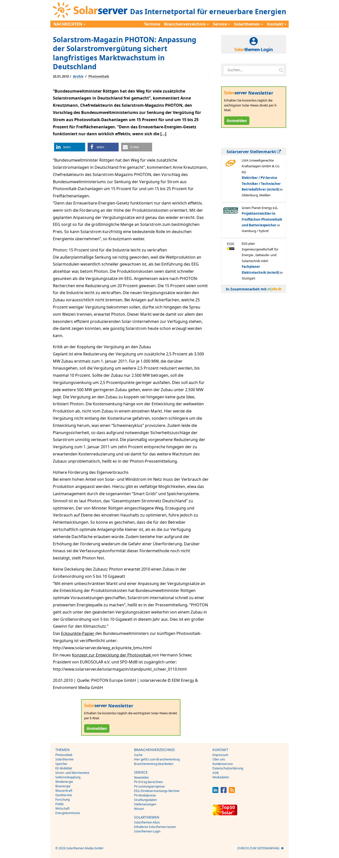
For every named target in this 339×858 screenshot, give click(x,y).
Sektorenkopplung (67, 777)
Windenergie (64, 782)
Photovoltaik (98, 76)
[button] (69, 147)
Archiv (78, 76)
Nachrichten (67, 24)
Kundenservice (222, 764)
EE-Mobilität (63, 768)
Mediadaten (220, 777)
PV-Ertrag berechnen (148, 782)
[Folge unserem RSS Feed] (232, 791)
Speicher (61, 764)
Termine (152, 24)
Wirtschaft (62, 808)
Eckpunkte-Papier (78, 633)
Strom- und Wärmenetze (72, 773)
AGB (215, 773)
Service (220, 24)
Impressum (220, 755)
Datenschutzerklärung (227, 768)
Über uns (218, 759)
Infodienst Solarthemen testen (155, 827)
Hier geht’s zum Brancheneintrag (157, 759)
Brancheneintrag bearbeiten (153, 764)
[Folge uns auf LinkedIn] (215, 791)
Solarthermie (64, 759)
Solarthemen (247, 24)
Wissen (139, 809)
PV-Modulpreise (145, 795)
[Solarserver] (90, 10)
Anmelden (97, 728)
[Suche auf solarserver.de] (281, 70)
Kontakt (275, 24)
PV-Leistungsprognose (149, 786)
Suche (138, 755)
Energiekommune (67, 813)
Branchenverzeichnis (185, 24)
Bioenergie (62, 786)
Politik (59, 804)
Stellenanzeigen (145, 804)
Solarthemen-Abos (147, 822)
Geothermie (63, 795)
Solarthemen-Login (147, 831)
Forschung (62, 799)
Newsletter (141, 777)
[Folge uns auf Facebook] (224, 791)
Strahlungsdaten (145, 800)
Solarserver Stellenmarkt (252, 151)
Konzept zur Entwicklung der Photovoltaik (112, 655)
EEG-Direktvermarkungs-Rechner (157, 791)
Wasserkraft (63, 791)
